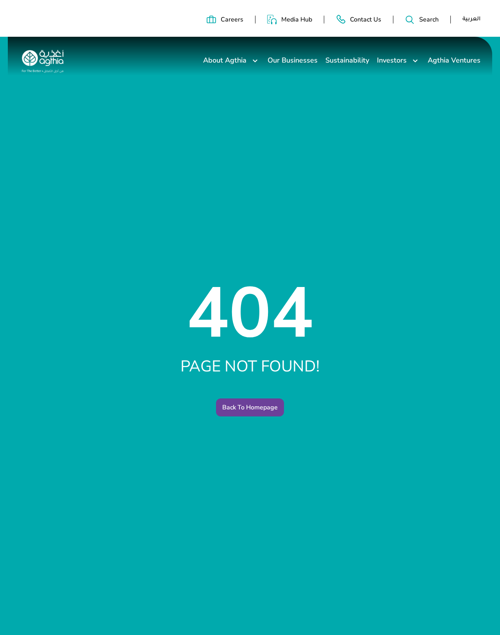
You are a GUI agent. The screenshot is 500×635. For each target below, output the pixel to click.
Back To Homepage (250, 407)
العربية (471, 19)
